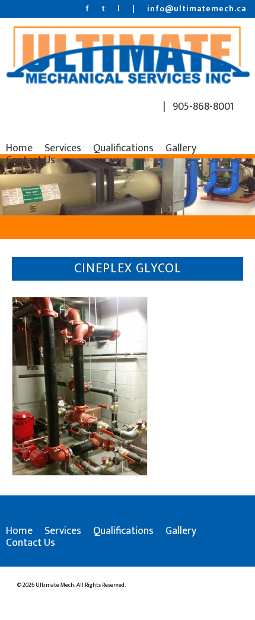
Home (19, 148)
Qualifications (123, 148)
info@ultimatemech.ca (196, 8)
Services (62, 148)
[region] (127, 186)
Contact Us (30, 160)
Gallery (180, 148)
